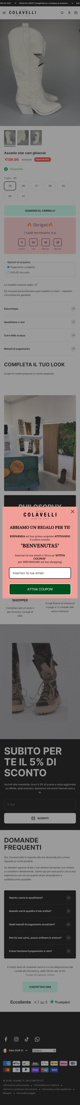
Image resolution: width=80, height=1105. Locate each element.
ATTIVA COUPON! (40, 589)
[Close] (73, 511)
